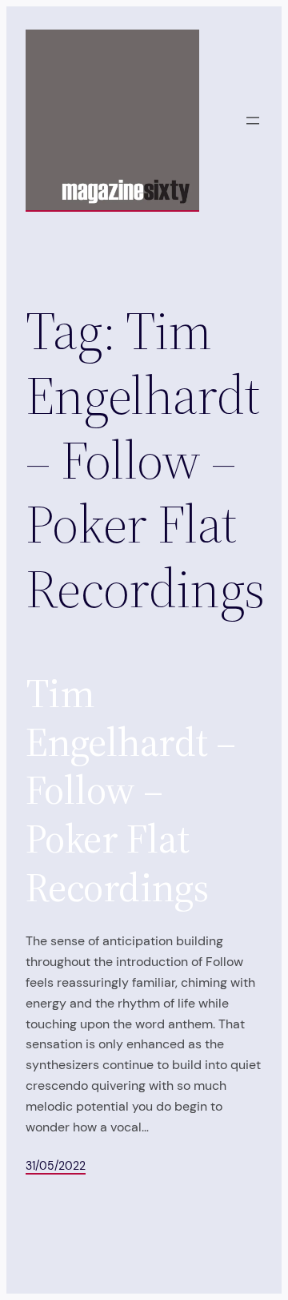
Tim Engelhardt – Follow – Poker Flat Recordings (131, 791)
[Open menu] (252, 120)
